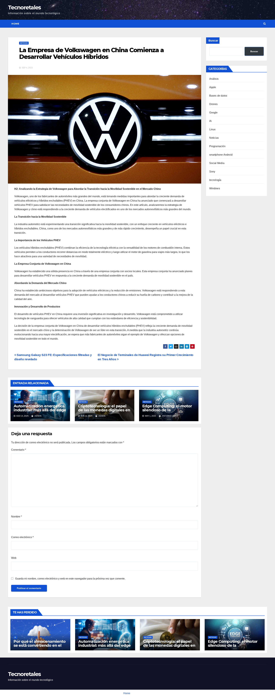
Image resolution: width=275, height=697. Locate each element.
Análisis (214, 78)
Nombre (16, 516)
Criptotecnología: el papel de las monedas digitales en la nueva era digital (104, 410)
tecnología (215, 180)
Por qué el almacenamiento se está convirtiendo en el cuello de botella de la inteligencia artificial (40, 647)
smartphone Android (221, 154)
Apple (212, 87)
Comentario (18, 449)
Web (13, 558)
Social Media (216, 163)
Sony (212, 171)
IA (210, 121)
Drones (213, 104)
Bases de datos (218, 95)
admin (38, 416)
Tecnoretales (24, 7)
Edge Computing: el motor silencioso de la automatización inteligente (167, 410)
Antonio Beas (170, 416)
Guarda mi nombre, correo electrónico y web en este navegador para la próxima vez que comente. (70, 578)
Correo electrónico (22, 537)
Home (15, 23)
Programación (217, 146)
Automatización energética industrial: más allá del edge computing (40, 410)
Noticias (24, 43)
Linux (212, 129)
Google (213, 112)
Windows (214, 188)
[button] (264, 23)
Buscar (213, 40)
